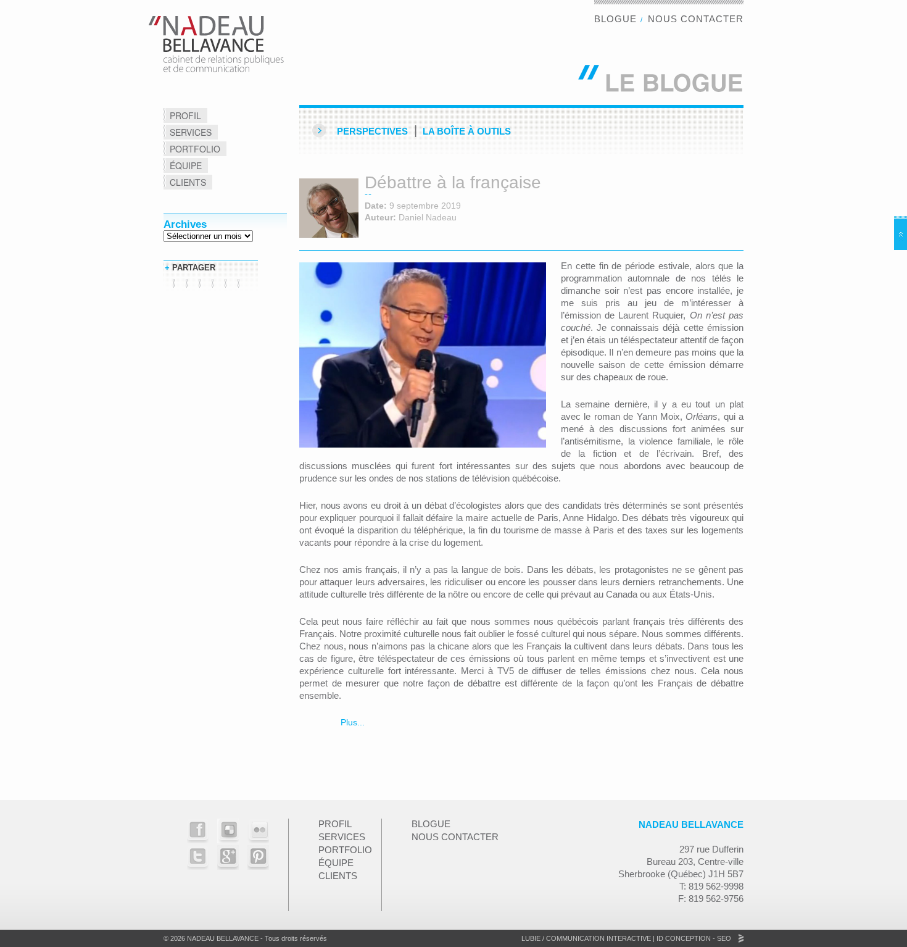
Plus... (351, 722)
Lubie (530, 938)
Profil (185, 115)
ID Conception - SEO (693, 938)
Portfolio (195, 149)
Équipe (186, 165)
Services (191, 132)
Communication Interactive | (600, 938)
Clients (188, 182)
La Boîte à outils (467, 131)
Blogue (615, 19)
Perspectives (372, 131)
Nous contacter (695, 19)
